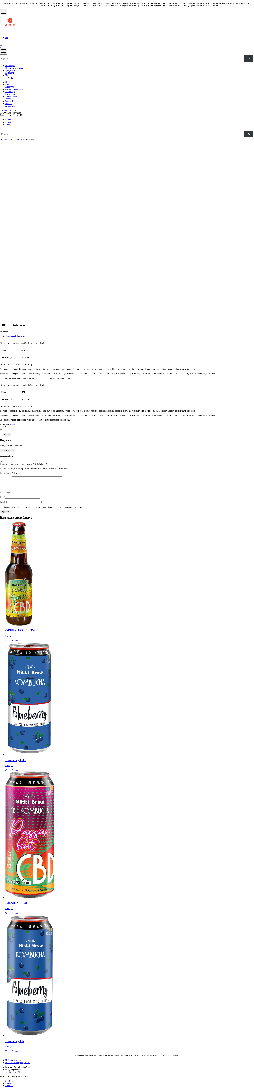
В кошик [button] (15, 640)
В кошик (7, 434)
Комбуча (9, 84)
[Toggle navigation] (3, 12)
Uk (6, 37)
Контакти (9, 73)
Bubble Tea (10, 101)
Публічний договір (13, 1060)
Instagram (9, 122)
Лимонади (10, 91)
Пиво (7, 82)
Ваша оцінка (6, 473)
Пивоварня (10, 66)
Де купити (10, 70)
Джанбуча (9, 87)
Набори (8, 103)
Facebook (9, 120)
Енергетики (10, 94)
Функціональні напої (14, 89)
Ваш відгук (6, 492)
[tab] (129, 336)
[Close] (1, 129)
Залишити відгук (7, 451)
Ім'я (2, 497)
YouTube (9, 124)
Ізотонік (9, 99)
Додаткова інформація (15, 336)
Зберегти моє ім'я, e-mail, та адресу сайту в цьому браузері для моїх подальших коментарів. (44, 507)
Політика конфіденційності (17, 1062)
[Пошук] (248, 58)
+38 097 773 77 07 (8, 110)
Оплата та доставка (14, 68)
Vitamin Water (11, 96)
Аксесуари (10, 106)
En (12, 40)
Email (3, 502)
